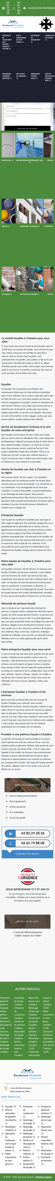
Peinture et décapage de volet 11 (29, 1143)
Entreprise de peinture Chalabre (19, 1025)
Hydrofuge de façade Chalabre (19, 1001)
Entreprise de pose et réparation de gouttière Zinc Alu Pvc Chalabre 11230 (48, 1042)
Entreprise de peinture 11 (46, 1160)
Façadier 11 (10, 1107)
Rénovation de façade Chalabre (19, 1035)
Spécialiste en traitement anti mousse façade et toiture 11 (7, 42)
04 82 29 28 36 (8, 8)
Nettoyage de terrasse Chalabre (34, 1011)
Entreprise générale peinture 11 (7, 76)
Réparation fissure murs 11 (35, 76)
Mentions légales (44, 1177)
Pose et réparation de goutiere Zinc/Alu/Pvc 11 (11, 1117)
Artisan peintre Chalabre (4, 1014)
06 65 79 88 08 (18, 8)
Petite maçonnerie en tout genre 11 (21, 39)
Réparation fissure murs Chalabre (34, 1001)
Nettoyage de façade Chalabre (4, 1048)
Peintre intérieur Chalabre (33, 1031)
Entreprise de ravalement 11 (35, 39)
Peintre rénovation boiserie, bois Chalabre (19, 1049)
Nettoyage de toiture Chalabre (4, 1038)
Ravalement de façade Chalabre (34, 1021)
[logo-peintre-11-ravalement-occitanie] (13, 24)
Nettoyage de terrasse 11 (21, 76)
